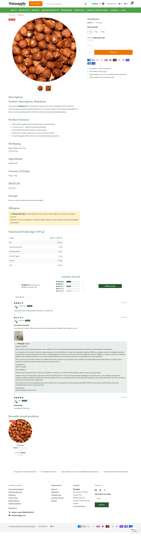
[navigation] (40, 88)
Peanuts (35, 10)
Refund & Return (14, 501)
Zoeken (85, 3)
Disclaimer (12, 495)
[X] (104, 490)
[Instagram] (96, 490)
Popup (91, 45)
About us (54, 489)
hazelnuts (24, 124)
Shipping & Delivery (15, 503)
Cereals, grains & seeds (97, 10)
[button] (92, 50)
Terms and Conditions (16, 489)
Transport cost (56, 495)
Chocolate (79, 10)
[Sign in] (126, 4)
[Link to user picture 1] (18, 335)
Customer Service (57, 498)
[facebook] (100, 490)
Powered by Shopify (28, 526)
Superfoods (66, 10)
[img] (18, 303)
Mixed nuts (24, 10)
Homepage (12, 15)
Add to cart (113, 52)
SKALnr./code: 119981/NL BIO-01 (23, 512)
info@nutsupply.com (15, 492)
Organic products (49, 10)
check (105, 71)
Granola (114, 10)
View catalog (35, 3)
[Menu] (138, 528)
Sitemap (54, 501)
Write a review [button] (110, 286)
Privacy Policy (13, 498)
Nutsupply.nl (13, 508)
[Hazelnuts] (20, 431)
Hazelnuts (20, 445)
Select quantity (92, 27)
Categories (55, 492)
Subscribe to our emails (103, 494)
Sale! (123, 10)
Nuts (13, 10)
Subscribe (102, 505)
